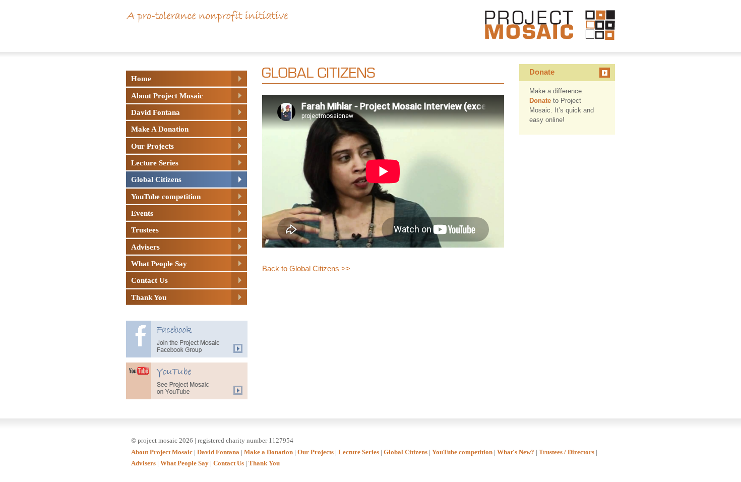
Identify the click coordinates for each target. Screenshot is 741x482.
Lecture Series (358, 452)
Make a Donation (268, 452)
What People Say (184, 463)
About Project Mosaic (162, 452)
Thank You (264, 463)
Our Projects (315, 452)
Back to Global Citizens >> (306, 269)
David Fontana (218, 452)
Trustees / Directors (566, 452)
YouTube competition (462, 452)
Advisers (143, 463)
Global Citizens (405, 452)
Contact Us (228, 463)
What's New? (515, 452)
